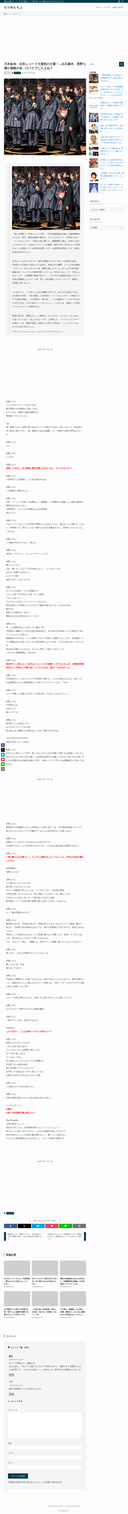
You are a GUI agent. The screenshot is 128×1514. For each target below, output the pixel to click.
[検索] (122, 1)
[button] (10, 1226)
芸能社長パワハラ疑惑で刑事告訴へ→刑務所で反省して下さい (111, 105)
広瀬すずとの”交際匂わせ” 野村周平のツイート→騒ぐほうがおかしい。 (111, 151)
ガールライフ (73, 1506)
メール (10, 1453)
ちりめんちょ (13, 7)
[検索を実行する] (121, 64)
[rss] (119, 1)
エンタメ (17, 73)
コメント (12, 1410)
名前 (10, 1443)
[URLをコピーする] (79, 1226)
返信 (11, 1375)
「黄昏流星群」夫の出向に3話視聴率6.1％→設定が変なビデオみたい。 (112, 78)
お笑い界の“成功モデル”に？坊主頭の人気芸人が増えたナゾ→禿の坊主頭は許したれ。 (111, 140)
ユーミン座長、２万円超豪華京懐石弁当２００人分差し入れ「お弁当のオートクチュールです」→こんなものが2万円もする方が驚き (106, 92)
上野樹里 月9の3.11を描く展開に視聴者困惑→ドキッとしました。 (112, 176)
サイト (10, 1463)
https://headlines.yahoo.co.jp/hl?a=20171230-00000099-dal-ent (41, 332)
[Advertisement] (64, 35)
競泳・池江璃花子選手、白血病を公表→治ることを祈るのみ (111, 128)
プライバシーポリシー (58, 1506)
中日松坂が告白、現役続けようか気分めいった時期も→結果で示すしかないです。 (111, 117)
